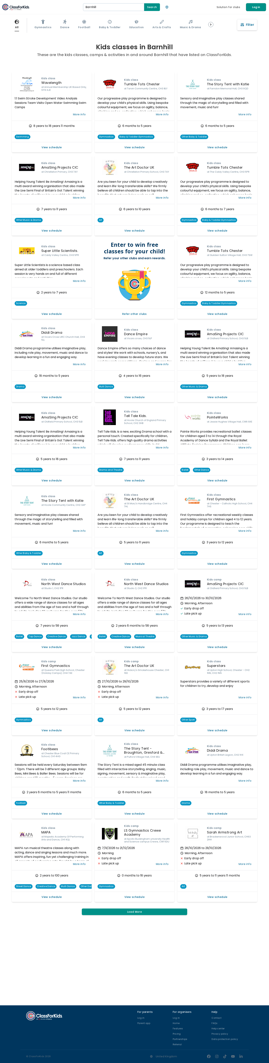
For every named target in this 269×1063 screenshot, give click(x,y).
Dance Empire (135, 334)
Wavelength (51, 82)
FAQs (214, 1023)
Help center (218, 1028)
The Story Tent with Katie (228, 84)
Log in (256, 7)
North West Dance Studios (63, 584)
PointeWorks (217, 417)
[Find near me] (166, 7)
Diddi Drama (51, 332)
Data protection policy (225, 1039)
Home (176, 1023)
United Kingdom (166, 1056)
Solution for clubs (228, 7)
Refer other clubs (134, 314)
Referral (177, 1044)
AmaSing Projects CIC (59, 167)
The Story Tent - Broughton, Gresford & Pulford (143, 752)
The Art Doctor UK (139, 167)
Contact (216, 1017)
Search (152, 7)
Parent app (143, 1023)
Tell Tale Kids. (135, 416)
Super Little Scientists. (59, 250)
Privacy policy (220, 1033)
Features (178, 1028)
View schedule (52, 147)
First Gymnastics (221, 499)
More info (79, 114)
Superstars (216, 665)
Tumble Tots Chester (142, 84)
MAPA (46, 832)
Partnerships (180, 1039)
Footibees (49, 749)
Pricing (177, 1033)
